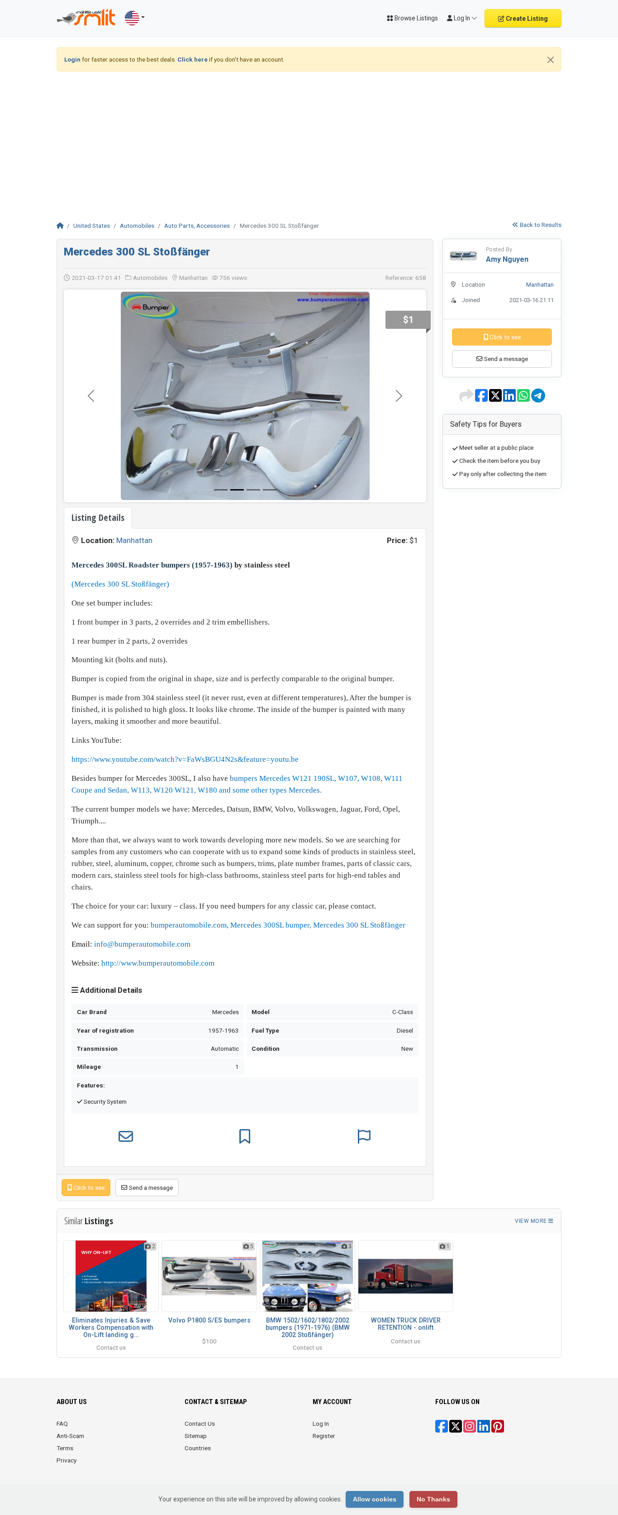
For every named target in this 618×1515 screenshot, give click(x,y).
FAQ (62, 1390)
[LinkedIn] (483, 1396)
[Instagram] (469, 1396)
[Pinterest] (497, 1396)
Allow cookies (374, 1499)
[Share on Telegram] (538, 398)
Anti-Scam (70, 1402)
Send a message (150, 1154)
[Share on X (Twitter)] (496, 398)
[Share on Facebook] (482, 398)
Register (324, 1402)
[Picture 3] (269, 457)
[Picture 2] (253, 457)
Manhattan (134, 507)
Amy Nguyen (507, 259)
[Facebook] (441, 1396)
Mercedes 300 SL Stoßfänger (137, 251)
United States (91, 225)
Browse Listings (415, 18)
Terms (65, 1415)
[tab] (98, 484)
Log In (321, 1390)
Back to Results (539, 224)
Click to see (88, 1154)
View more (531, 1188)
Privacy (66, 1427)
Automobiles (137, 225)
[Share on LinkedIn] (510, 398)
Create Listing (526, 18)
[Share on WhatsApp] (524, 398)
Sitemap (196, 1402)
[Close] (550, 60)
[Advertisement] (309, 142)
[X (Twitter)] (455, 1396)
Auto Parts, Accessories (197, 225)
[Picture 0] (221, 457)
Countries (198, 1415)
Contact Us (200, 1390)
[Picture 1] (237, 457)
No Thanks (433, 1499)
